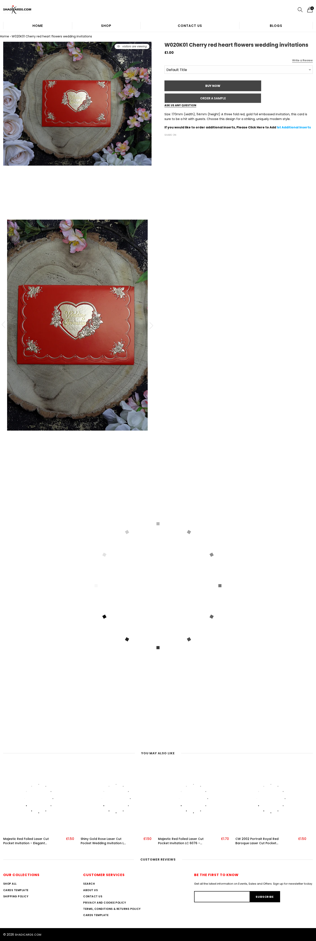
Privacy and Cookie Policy (104, 902)
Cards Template (16, 890)
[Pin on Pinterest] (180, 142)
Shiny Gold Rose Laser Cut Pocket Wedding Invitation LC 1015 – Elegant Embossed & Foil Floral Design (103, 841)
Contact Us (190, 25)
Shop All (10, 884)
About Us (90, 890)
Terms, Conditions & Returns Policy (112, 909)
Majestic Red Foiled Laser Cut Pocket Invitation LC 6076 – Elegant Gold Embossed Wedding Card (181, 841)
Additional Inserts (296, 127)
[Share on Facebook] (167, 142)
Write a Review (302, 60)
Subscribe (264, 897)
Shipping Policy (15, 896)
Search (89, 884)
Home (37, 25)
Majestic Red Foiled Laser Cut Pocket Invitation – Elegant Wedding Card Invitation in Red (26, 841)
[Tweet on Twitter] (173, 142)
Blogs (276, 25)
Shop (106, 25)
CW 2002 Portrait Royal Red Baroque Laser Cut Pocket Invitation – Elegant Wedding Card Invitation (257, 841)
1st (279, 127)
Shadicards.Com (28, 935)
